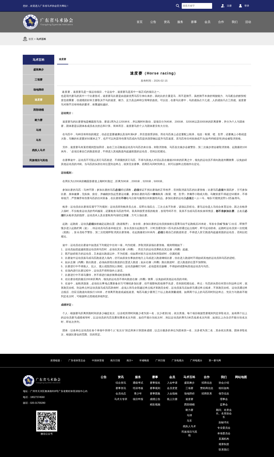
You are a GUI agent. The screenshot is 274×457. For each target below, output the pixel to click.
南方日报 (115, 360)
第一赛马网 (215, 360)
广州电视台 (196, 360)
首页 (31, 39)
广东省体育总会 (76, 360)
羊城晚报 (144, 360)
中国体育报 (98, 360)
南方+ (130, 360)
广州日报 (160, 360)
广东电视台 (178, 360)
